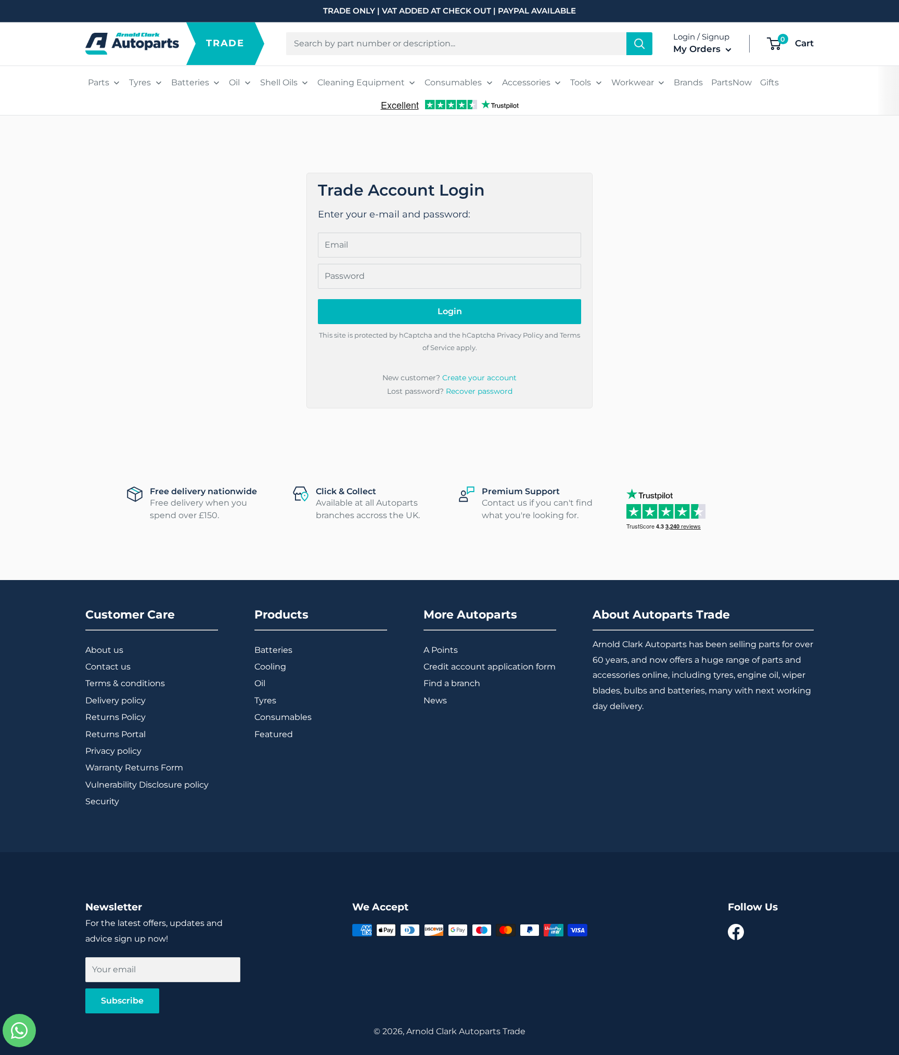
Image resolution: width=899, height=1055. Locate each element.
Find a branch (451, 683)
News (435, 700)
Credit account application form (489, 667)
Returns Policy (115, 717)
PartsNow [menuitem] (731, 82)
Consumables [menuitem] (453, 82)
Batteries (273, 650)
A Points (440, 650)
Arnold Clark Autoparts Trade (465, 1031)
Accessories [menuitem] (526, 82)
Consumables (283, 717)
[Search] (639, 43)
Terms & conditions (125, 683)
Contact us (108, 667)
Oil (259, 683)
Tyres (265, 700)
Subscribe (122, 1001)
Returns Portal (115, 734)
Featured (273, 734)
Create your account (479, 377)
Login (450, 311)
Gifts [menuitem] (769, 82)
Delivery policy (115, 700)
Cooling (270, 667)
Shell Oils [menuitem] (279, 82)
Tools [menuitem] (580, 82)
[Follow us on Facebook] (736, 932)
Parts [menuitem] (98, 82)
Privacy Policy (520, 335)
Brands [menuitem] (688, 82)
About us (104, 650)
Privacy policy (113, 751)
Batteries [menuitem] (190, 82)
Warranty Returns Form (134, 768)
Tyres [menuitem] (140, 82)
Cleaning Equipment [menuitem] (361, 82)
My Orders (698, 49)
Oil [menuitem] (234, 82)
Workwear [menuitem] (632, 82)
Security (102, 801)
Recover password (479, 391)
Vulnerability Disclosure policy (147, 785)
